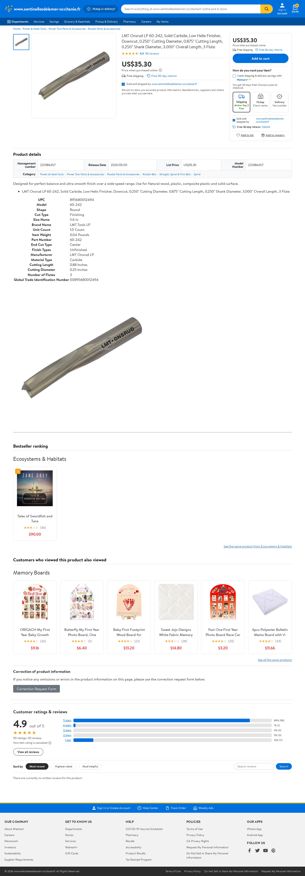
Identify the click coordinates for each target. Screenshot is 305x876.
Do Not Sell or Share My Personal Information (231, 871)
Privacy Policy (195, 835)
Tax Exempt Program (139, 859)
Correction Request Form (36, 688)
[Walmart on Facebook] (249, 851)
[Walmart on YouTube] (265, 851)
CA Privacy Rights (197, 841)
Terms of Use (194, 829)
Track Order (178, 808)
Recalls (130, 841)
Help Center (150, 808)
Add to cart (260, 58)
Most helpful (90, 766)
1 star (68, 740)
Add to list (247, 135)
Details (266, 126)
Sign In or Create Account (113, 808)
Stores (69, 835)
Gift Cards (71, 853)
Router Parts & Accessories (104, 29)
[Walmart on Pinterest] (273, 851)
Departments (20, 21)
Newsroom (11, 841)
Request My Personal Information (207, 847)
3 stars (67, 730)
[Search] (266, 8)
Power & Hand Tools (34, 29)
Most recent (37, 766)
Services (39, 21)
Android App (255, 835)
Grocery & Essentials (77, 21)
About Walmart (14, 829)
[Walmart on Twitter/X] (257, 851)
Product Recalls (135, 853)
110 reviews (152, 53)
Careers (146, 21)
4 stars (67, 725)
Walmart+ (71, 847)
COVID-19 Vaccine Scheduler (144, 829)
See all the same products (275, 660)
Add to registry (275, 135)
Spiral (197, 174)
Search (284, 766)
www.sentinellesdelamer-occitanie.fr (174, 84)
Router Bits (149, 174)
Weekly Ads (205, 808)
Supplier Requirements (18, 859)
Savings (54, 21)
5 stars (67, 720)
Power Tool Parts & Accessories (67, 29)
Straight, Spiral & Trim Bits (174, 174)
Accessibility (134, 847)
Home (16, 29)
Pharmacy (129, 21)
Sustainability (12, 853)
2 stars (67, 735)
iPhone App (254, 829)
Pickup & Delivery (106, 21)
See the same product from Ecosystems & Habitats (258, 546)
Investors (10, 847)
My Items (162, 21)
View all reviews (28, 752)
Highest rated (63, 766)
